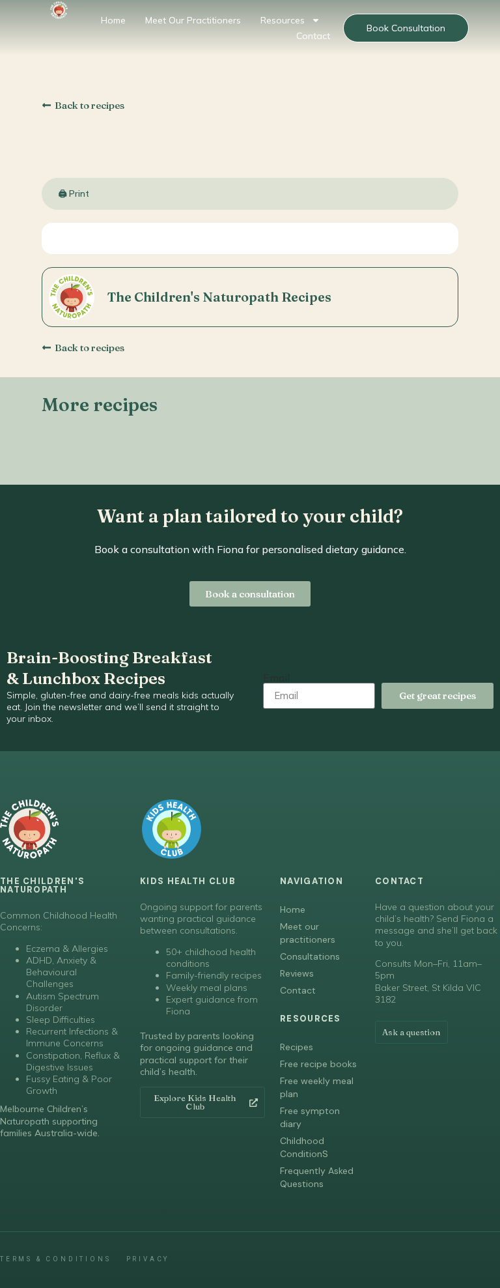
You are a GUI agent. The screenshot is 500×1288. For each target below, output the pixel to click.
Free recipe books (318, 1064)
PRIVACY (148, 1259)
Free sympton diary (310, 1117)
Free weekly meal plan (317, 1087)
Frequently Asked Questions (317, 1177)
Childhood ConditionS (304, 1147)
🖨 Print (74, 193)
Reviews (297, 973)
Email (276, 677)
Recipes (296, 1047)
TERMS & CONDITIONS (55, 1259)
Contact (313, 36)
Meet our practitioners (193, 20)
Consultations (310, 956)
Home (113, 20)
